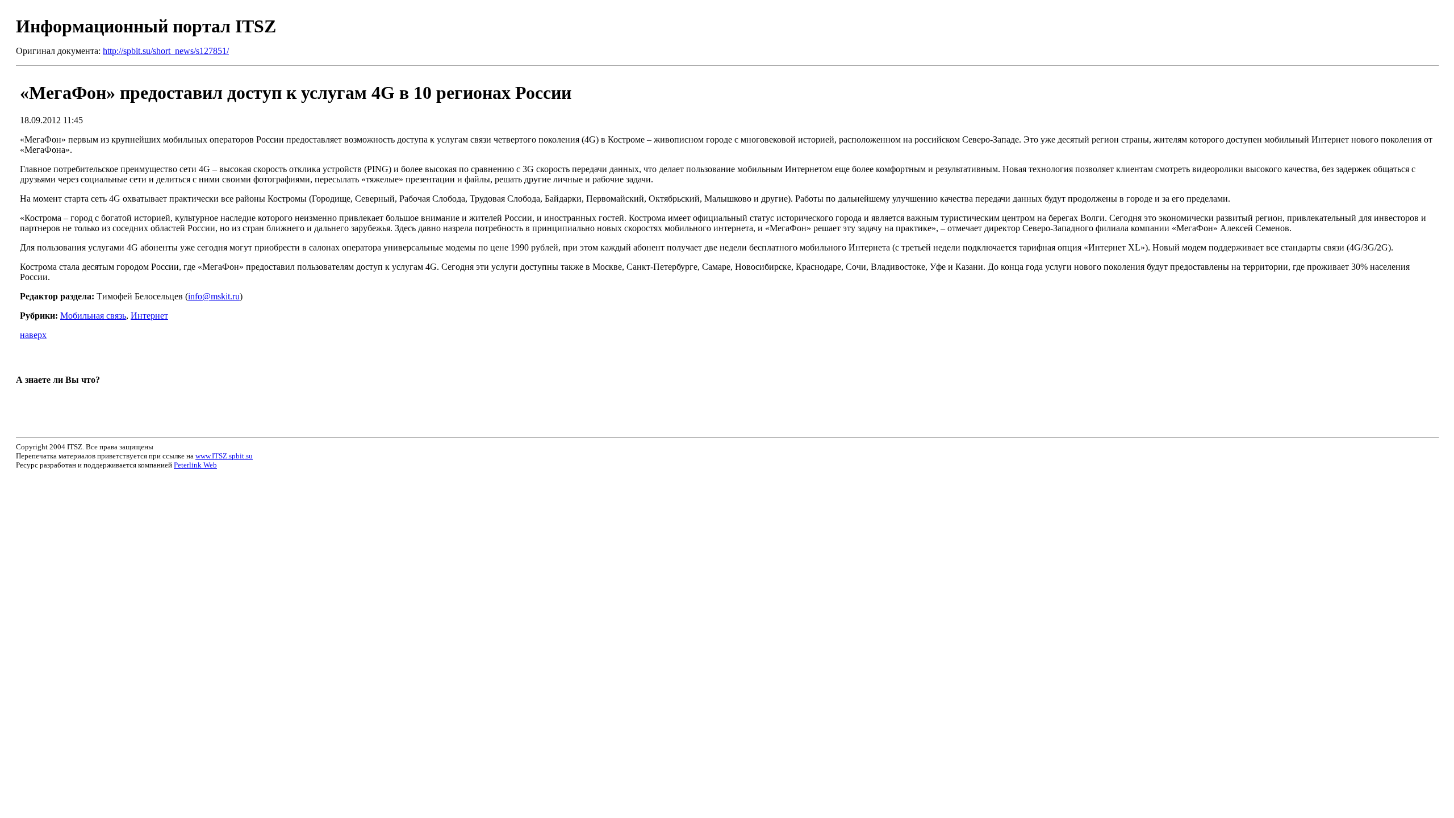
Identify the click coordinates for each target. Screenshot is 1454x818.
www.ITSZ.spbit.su (224, 456)
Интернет (149, 315)
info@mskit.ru (214, 296)
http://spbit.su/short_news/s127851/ (166, 51)
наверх (33, 335)
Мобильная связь (93, 315)
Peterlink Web (195, 465)
